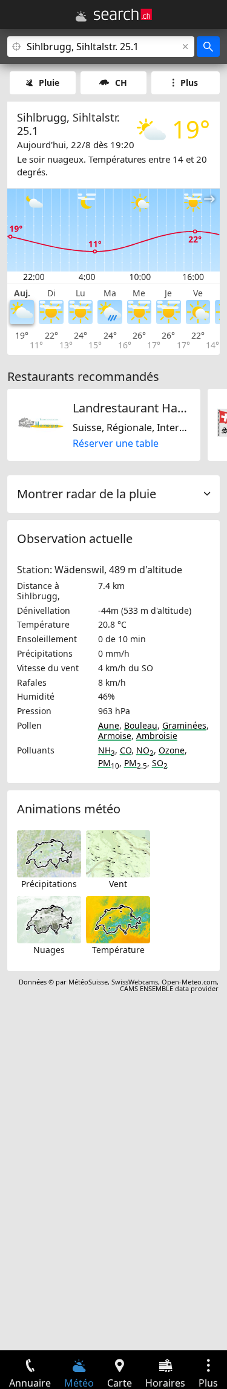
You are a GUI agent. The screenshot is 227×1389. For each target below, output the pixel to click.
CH (121, 82)
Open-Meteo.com (189, 981)
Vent (118, 884)
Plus (189, 82)
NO (145, 750)
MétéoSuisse (88, 981)
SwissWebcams (134, 981)
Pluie (49, 82)
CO (125, 750)
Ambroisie (156, 735)
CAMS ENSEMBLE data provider (169, 988)
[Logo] (123, 14)
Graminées (184, 725)
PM (108, 763)
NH (106, 750)
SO (160, 763)
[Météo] (81, 16)
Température (118, 949)
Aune (108, 725)
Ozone (172, 750)
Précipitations (49, 884)
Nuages (49, 949)
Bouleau (140, 725)
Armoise (114, 735)
